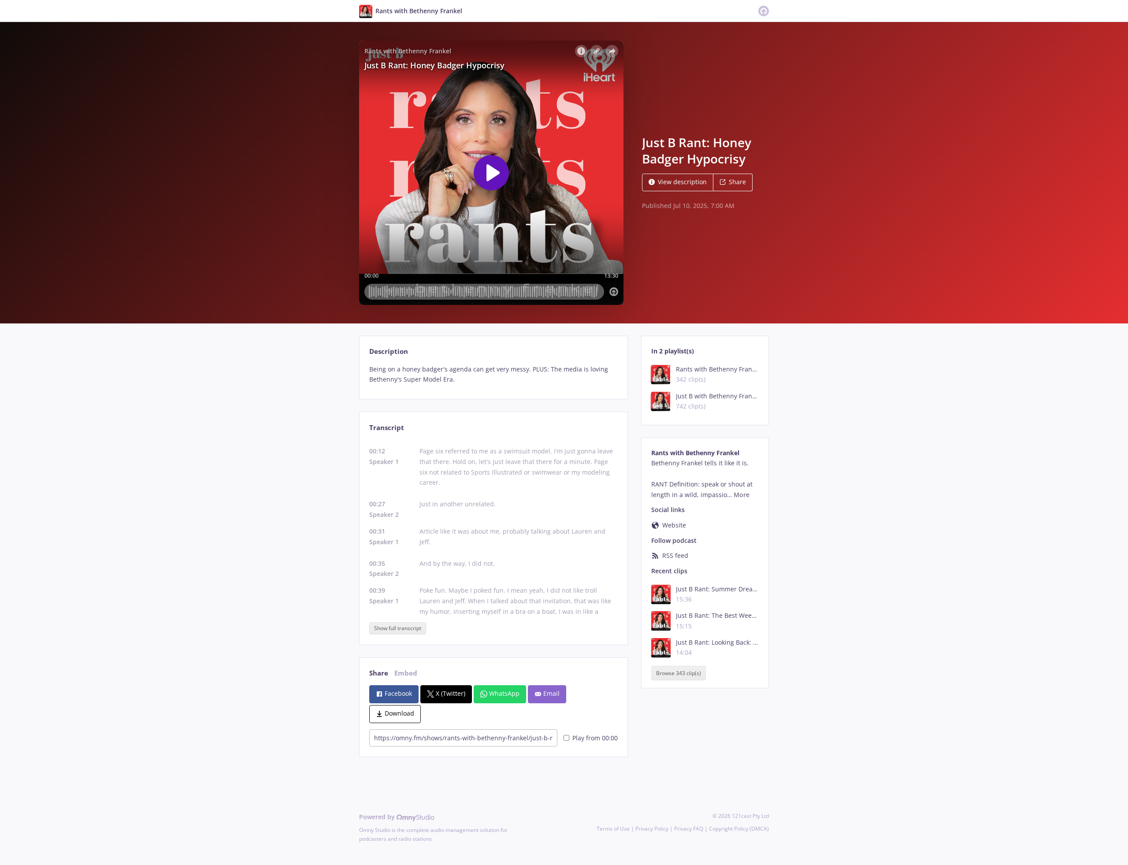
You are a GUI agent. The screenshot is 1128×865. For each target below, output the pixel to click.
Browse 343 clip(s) (678, 673)
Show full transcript (397, 628)
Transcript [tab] (386, 427)
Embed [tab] (405, 673)
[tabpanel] (493, 374)
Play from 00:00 (595, 738)
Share (737, 182)
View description (682, 182)
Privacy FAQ (688, 828)
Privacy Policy (651, 828)
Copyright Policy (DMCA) (739, 828)
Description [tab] (388, 351)
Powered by (378, 817)
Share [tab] (378, 673)
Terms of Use (613, 828)
